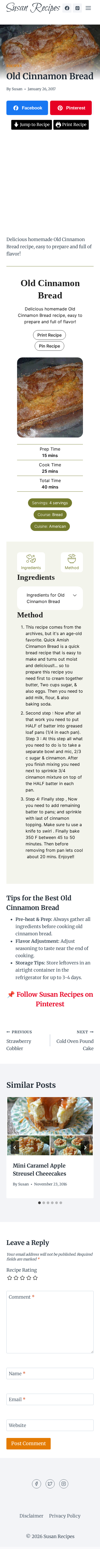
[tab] (39, 1202)
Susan (17, 89)
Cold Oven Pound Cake (75, 1040)
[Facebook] (66, 8)
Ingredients (31, 567)
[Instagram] (63, 1483)
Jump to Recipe (34, 124)
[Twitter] (50, 1483)
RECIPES (14, 66)
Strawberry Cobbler (19, 1040)
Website (17, 1425)
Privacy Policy (65, 1516)
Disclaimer (31, 1516)
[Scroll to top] (86, 1540)
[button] (75, 595)
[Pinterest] (77, 8)
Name (17, 1374)
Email (17, 1399)
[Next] (85, 1147)
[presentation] (50, 1126)
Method (72, 567)
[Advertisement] (50, 184)
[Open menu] (88, 8)
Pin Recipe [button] (49, 346)
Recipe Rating (21, 1270)
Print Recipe (73, 124)
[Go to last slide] (15, 1147)
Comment (22, 1297)
